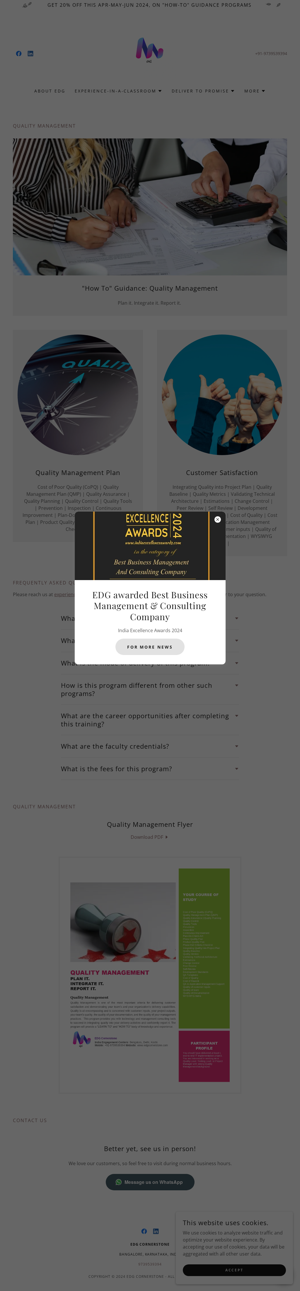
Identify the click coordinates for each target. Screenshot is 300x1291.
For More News (150, 647)
